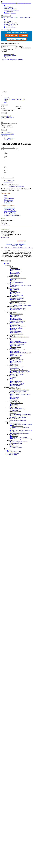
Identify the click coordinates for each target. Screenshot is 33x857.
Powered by (12, 186)
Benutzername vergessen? (10, 55)
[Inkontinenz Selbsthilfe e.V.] (16, 3)
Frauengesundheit (8, 200)
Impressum (9, 244)
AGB (5, 102)
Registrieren (7, 57)
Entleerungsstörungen (9, 198)
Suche (5, 100)
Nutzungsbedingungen (16, 245)
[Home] (4, 5)
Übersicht (6, 97)
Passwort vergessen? (9, 54)
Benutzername (19, 46)
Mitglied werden (21, 241)
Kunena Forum (20, 186)
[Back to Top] (2, 1)
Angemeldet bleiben (7, 49)
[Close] (1, 95)
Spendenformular (5, 237)
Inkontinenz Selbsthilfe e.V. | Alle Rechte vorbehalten (18, 247)
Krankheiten (7, 202)
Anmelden (3, 51)
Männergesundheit (8, 201)
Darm (5, 197)
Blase (5, 195)
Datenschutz (22, 244)
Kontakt (16, 244)
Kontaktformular (5, 224)
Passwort (18, 48)
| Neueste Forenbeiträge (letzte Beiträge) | (14, 99)
